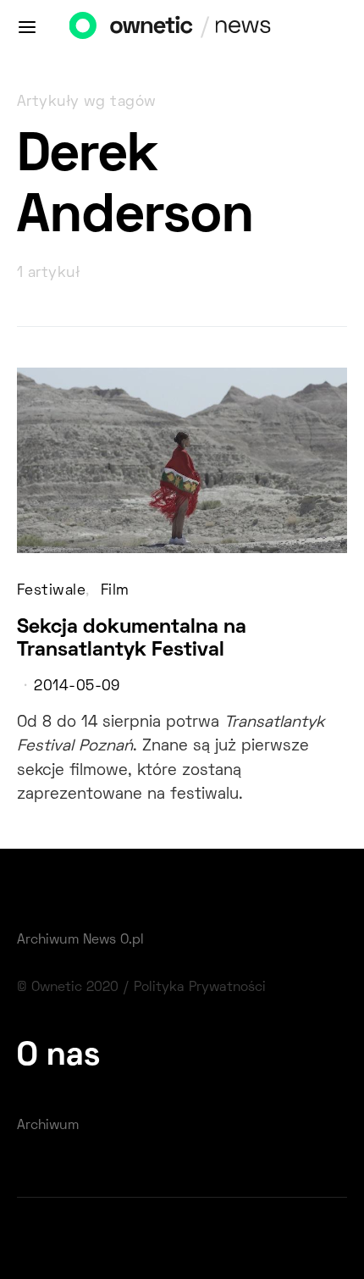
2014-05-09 (76, 687)
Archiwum (48, 1126)
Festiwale (51, 591)
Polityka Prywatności (200, 988)
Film (115, 591)
